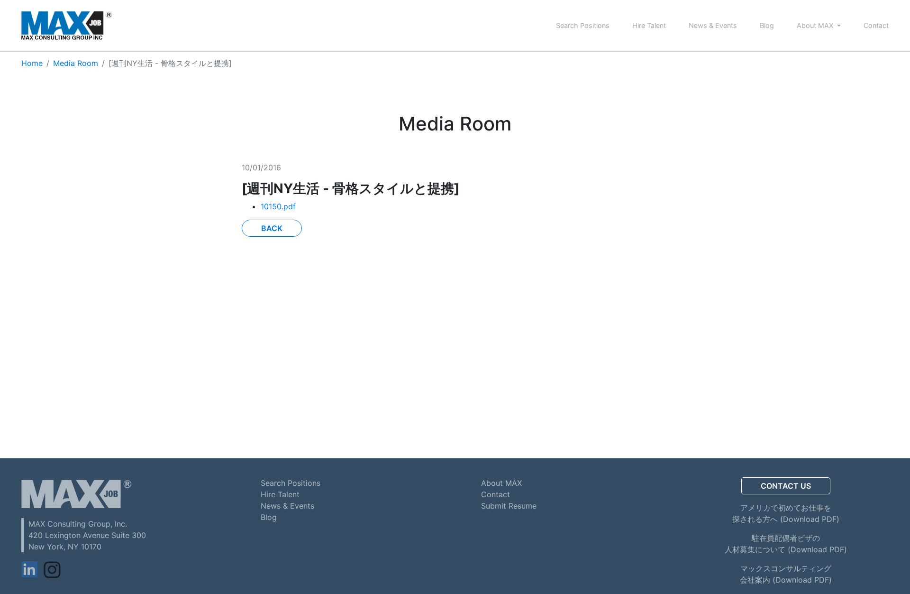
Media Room (75, 63)
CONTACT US (786, 486)
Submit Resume (509, 505)
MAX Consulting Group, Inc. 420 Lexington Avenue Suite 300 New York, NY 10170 (87, 535)
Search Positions (583, 25)
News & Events (713, 25)
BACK (271, 228)
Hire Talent (649, 25)
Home (32, 63)
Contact (876, 25)
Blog (767, 25)
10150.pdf (278, 206)
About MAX (816, 25)
